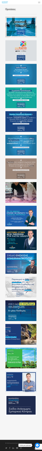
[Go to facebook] (37, 445)
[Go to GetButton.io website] (37, 449)
